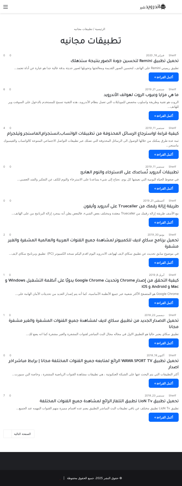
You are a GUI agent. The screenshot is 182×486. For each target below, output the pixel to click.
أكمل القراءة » (163, 77)
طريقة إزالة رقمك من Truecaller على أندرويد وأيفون (131, 206)
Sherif (172, 55)
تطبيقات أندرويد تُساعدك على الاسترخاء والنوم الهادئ (129, 172)
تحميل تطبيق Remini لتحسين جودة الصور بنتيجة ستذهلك (125, 61)
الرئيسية (100, 29)
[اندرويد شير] (146, 6)
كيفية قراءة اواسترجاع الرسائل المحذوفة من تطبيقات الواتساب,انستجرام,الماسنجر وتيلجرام (93, 134)
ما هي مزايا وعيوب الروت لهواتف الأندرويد (141, 95)
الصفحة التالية (22, 434)
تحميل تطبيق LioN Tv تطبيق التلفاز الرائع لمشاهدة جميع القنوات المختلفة (109, 401)
